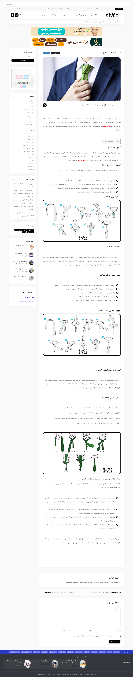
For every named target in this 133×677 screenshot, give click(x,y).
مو (32, 232)
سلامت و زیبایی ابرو (28, 146)
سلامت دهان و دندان (28, 140)
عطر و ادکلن (30, 154)
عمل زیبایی (31, 157)
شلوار (27, 230)
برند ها (32, 119)
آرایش (32, 101)
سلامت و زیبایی (29, 143)
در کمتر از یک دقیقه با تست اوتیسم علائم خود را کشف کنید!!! (69, 662)
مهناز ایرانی (113, 105)
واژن (29, 232)
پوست (24, 232)
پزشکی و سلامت (40, 15)
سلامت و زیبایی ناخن (28, 151)
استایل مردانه (109, 22)
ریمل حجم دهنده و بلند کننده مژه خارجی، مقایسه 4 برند (110, 9)
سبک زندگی (53, 15)
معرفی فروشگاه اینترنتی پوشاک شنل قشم (14, 662)
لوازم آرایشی (30, 166)
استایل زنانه (31, 107)
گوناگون (32, 163)
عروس (22, 230)
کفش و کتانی (30, 160)
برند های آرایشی (29, 122)
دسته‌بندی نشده (29, 131)
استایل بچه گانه (30, 104)
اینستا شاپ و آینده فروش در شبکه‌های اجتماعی (19, 269)
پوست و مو (31, 128)
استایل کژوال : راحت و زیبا (43, 661)
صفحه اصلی (118, 22)
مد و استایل (66, 15)
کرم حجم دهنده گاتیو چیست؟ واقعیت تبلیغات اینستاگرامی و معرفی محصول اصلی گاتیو (73, 9)
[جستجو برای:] (22, 56)
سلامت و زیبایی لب (28, 148)
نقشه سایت (126, 662)
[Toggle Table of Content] (116, 141)
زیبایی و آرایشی (81, 15)
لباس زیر (17, 230)
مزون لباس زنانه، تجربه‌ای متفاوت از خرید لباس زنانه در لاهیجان (34, 9)
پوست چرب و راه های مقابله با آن (103, 592)
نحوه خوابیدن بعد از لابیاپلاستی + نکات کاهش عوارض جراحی (19, 277)
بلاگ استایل (93, 15)
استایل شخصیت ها (28, 110)
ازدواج (31, 230)
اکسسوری (101, 22)
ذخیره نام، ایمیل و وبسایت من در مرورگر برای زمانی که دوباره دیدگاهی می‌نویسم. (96, 636)
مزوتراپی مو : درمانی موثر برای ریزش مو (62, 592)
